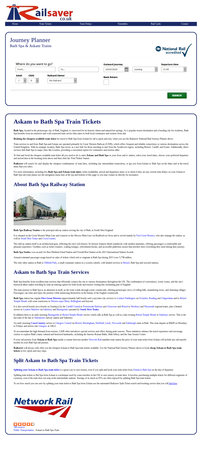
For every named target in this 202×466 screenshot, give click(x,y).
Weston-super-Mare (59, 301)
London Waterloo (31, 309)
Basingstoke (62, 309)
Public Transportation (24, 430)
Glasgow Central (63, 323)
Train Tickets (45, 23)
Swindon (143, 298)
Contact (184, 23)
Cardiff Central (73, 306)
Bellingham (76, 301)
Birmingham (88, 323)
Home (15, 23)
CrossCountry (48, 238)
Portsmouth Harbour (92, 306)
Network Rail (95, 339)
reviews (21, 427)
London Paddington (126, 298)
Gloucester (112, 306)
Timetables (123, 23)
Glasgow (43, 326)
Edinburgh (131, 323)
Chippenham (167, 298)
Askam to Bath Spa (142, 369)
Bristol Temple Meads (72, 314)
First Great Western (145, 235)
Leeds (108, 323)
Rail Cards (156, 23)
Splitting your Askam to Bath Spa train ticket (37, 369)
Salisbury (47, 309)
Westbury (135, 306)
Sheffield (99, 323)
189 (15, 427)
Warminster (39, 317)
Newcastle (117, 323)
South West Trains (29, 238)
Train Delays (86, 23)
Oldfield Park (50, 262)
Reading (153, 298)
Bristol (126, 262)
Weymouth (149, 306)
